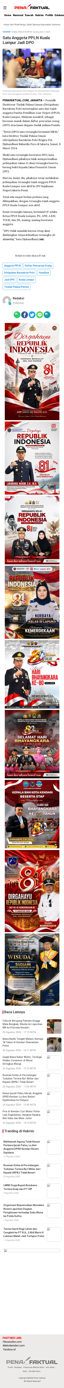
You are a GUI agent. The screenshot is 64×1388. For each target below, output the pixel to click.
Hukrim (39, 15)
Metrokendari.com (13, 1346)
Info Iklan (50, 1367)
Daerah (29, 15)
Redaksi (18, 298)
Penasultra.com (12, 1342)
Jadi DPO (9, 280)
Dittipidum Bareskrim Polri (19, 273)
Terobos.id (9, 1349)
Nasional (18, 15)
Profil (10, 1367)
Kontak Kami (34, 1371)
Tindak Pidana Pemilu (16, 287)
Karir (25, 1371)
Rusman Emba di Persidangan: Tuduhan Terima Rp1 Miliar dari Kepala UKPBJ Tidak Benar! (21, 1169)
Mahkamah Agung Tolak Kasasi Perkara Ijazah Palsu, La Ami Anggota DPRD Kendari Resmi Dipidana (21, 1147)
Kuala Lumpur (26, 280)
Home (7, 15)
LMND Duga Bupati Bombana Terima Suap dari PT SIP (20, 1187)
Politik (49, 15)
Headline (44, 273)
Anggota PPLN (12, 266)
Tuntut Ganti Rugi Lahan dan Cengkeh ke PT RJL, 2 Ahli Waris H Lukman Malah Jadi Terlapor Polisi (23, 1232)
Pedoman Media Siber (33, 1367)
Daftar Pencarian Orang (38, 266)
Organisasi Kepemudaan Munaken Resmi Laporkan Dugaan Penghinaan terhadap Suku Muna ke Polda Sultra (23, 1210)
